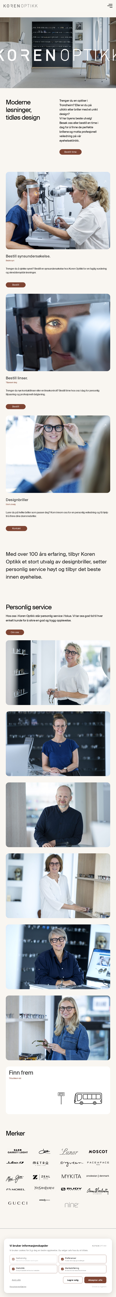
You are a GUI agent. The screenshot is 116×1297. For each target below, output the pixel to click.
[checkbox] (33, 1259)
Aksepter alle (95, 1280)
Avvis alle (16, 1280)
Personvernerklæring (18, 1286)
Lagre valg (73, 1280)
